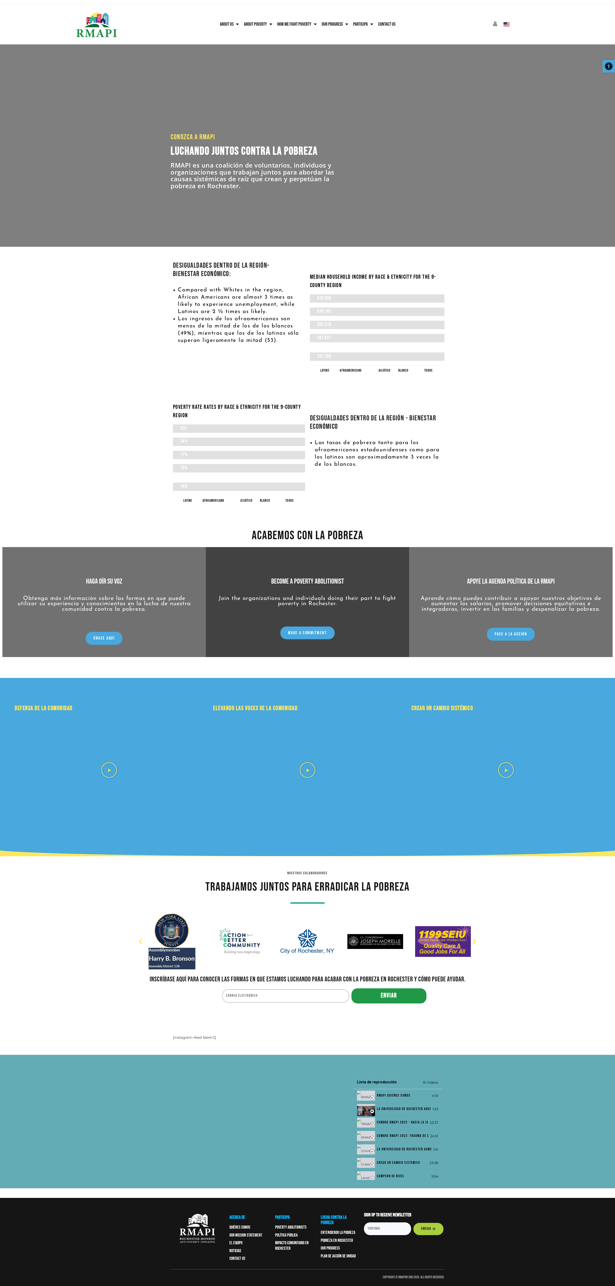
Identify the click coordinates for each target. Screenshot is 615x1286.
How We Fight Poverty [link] (294, 24)
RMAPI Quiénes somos (394, 1096)
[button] (109, 770)
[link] (609, 66)
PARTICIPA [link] (360, 24)
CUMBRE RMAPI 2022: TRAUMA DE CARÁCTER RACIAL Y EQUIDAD (402, 1136)
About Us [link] (227, 24)
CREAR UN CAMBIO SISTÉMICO (398, 1163)
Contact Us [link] (386, 24)
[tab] (397, 1096)
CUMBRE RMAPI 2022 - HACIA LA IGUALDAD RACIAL (402, 1123)
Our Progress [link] (332, 24)
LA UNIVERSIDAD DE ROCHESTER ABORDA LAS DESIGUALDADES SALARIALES (403, 1109)
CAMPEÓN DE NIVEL (391, 1176)
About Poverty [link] (255, 24)
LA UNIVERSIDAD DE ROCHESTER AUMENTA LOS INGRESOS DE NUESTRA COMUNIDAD (404, 1149)
